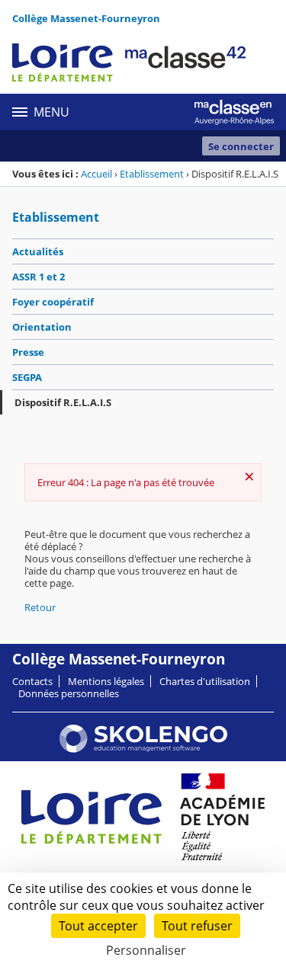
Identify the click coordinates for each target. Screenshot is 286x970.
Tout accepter (98, 925)
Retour (40, 607)
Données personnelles (68, 693)
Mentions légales (106, 681)
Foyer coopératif (53, 302)
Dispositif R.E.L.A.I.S (62, 402)
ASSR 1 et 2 (38, 276)
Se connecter (241, 146)
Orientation (42, 327)
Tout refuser (197, 925)
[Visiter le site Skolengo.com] (143, 749)
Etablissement (152, 174)
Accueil (96, 174)
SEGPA (27, 377)
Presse (28, 352)
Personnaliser (146, 950)
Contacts (32, 681)
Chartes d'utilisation (204, 681)
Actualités (37, 251)
